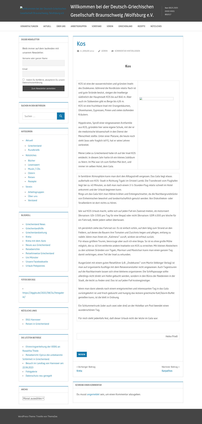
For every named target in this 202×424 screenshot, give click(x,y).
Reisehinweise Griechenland (40, 253)
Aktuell (47, 26)
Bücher (31, 160)
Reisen (81, 354)
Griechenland (125, 26)
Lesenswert (34, 164)
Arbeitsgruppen (79, 26)
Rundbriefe (33, 149)
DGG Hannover (33, 319)
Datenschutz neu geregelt (39, 375)
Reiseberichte (33, 249)
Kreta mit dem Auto (36, 240)
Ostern (31, 172)
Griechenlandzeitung (36, 232)
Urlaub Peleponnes (35, 265)
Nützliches (156, 26)
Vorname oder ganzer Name (34, 58)
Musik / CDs (34, 168)
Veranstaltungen (29, 26)
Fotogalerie (31, 371)
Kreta (28, 236)
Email (25, 69)
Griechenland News (35, 224)
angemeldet (93, 394)
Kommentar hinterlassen (127, 50)
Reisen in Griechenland (37, 323)
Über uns (60, 26)
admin (104, 50)
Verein (110, 26)
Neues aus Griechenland (38, 244)
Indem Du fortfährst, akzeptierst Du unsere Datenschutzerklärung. (43, 81)
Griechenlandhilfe (35, 228)
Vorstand (96, 26)
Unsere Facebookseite (37, 261)
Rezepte (141, 26)
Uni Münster (32, 257)
